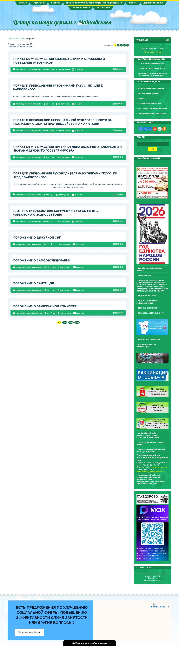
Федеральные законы (148, 94)
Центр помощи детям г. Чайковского (62, 22)
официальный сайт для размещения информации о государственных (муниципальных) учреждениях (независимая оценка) (151, 479)
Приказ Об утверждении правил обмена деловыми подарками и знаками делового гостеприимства (67, 149)
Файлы (20, 38)
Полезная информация (153, 64)
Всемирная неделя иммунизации (146, 346)
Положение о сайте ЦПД (33, 283)
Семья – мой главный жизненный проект (147, 302)
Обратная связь (145, 275)
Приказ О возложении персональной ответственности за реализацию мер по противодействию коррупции (62, 122)
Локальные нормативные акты (29, 244)
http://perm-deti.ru (159, 467)
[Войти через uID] (140, 129)
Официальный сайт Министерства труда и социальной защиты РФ (147, 435)
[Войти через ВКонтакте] (145, 129)
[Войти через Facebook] (150, 129)
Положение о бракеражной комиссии (45, 306)
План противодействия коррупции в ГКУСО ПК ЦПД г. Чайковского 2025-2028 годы (57, 213)
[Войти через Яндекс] (155, 129)
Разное (141, 99)
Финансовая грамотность (153, 69)
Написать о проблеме (29, 632)
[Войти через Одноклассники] (164, 129)
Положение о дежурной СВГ (37, 238)
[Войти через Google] (159, 129)
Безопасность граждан (149, 340)
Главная (11, 38)
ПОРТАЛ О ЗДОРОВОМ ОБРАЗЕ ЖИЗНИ (149, 443)
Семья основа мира (147, 296)
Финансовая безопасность (151, 313)
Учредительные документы (151, 89)
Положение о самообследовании (41, 260)
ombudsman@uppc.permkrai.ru (150, 471)
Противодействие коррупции (29, 69)
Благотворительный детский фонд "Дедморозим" (150, 450)
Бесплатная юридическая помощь (149, 269)
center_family (64, 69)
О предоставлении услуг (149, 104)
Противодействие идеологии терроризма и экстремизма (153, 75)
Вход (159, 52)
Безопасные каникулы (148, 308)
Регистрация (149, 52)
